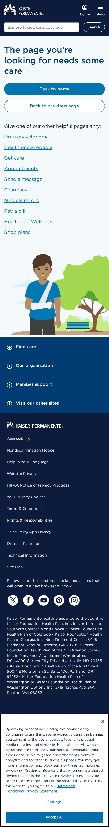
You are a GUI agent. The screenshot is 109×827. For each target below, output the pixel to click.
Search (93, 27)
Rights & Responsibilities (29, 520)
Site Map (15, 567)
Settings (54, 802)
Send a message (23, 179)
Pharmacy (16, 189)
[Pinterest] (58, 600)
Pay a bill (14, 211)
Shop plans (17, 232)
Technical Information (27, 555)
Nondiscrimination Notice (30, 450)
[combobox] (41, 27)
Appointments (21, 168)
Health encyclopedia (28, 147)
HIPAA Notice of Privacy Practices (38, 485)
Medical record (21, 200)
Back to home (54, 88)
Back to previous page (54, 105)
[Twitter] (12, 600)
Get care (14, 158)
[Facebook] (27, 600)
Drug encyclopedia (26, 136)
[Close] (102, 721)
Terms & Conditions (25, 508)
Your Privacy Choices (26, 497)
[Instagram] (73, 600)
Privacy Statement (41, 791)
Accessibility (18, 438)
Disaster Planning (23, 543)
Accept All (54, 817)
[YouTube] (43, 600)
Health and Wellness (28, 221)
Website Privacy (22, 473)
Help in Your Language (28, 462)
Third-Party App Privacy (29, 532)
